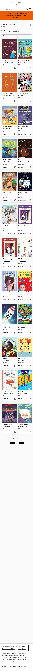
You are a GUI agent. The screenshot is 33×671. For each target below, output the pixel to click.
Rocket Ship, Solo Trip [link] (8, 325)
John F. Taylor (23, 294)
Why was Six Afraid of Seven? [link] (8, 93)
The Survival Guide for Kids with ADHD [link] (24, 292)
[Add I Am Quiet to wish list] (30, 267)
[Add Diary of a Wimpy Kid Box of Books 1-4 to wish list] (15, 267)
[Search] (2, 9)
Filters (4, 36)
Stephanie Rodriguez (9, 95)
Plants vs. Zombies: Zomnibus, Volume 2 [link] (24, 325)
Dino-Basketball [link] (7, 193)
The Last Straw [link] (7, 226)
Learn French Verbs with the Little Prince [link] (8, 391)
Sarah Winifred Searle (9, 294)
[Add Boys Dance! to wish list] (30, 366)
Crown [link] (5, 358)
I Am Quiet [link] (21, 259)
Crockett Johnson (8, 62)
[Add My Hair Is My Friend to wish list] (30, 167)
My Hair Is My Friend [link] (24, 159)
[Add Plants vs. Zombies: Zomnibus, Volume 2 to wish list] (30, 333)
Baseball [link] (20, 391)
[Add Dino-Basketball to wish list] (15, 200)
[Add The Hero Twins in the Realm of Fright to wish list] (15, 432)
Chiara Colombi (8, 327)
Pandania (22, 95)
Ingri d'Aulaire (23, 195)
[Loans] (26, 9)
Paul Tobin (22, 327)
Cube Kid (22, 128)
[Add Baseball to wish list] (30, 399)
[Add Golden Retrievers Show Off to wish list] (15, 134)
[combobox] (13, 9)
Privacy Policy (22, 649)
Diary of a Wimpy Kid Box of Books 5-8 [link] (24, 226)
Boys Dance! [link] (22, 358)
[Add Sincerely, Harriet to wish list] (15, 300)
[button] (27, 25)
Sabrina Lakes (7, 128)
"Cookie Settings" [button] (22, 660)
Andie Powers (23, 261)
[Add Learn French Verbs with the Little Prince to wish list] (15, 399)
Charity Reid (7, 161)
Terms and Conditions (8, 649)
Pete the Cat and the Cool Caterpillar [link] (24, 60)
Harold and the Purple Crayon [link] (8, 60)
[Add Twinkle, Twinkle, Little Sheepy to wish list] (30, 432)
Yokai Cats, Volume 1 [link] (24, 93)
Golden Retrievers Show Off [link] (8, 126)
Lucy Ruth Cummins (24, 426)
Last (21, 443)
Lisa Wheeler (7, 195)
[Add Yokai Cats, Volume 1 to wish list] (30, 101)
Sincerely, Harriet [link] (8, 292)
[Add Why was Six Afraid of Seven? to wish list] (15, 101)
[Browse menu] (30, 9)
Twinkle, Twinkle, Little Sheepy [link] (24, 424)
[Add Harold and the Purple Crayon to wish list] (15, 68)
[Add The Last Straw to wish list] (15, 234)
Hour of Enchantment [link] (24, 126)
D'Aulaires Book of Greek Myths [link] (24, 193)
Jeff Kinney (7, 228)
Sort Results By (5, 31)
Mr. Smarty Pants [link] (8, 159)
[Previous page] (11, 439)
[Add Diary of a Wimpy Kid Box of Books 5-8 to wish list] (30, 234)
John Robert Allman (24, 360)
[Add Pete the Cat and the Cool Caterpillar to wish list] (30, 68)
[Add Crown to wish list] (15, 366)
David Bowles (7, 426)
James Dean (23, 62)
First (13, 443)
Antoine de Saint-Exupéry (9, 393)
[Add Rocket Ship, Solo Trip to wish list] (15, 333)
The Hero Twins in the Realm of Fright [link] (8, 424)
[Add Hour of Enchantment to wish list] (30, 134)
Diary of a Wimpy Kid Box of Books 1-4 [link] (8, 259)
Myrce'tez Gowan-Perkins (25, 161)
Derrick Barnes (7, 360)
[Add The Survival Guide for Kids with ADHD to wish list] (30, 300)
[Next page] (23, 439)
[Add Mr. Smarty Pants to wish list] (15, 167)
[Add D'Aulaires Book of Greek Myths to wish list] (30, 200)
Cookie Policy (22, 666)
